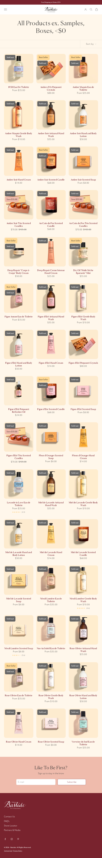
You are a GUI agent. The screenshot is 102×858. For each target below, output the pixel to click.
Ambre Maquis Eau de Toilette (83, 88)
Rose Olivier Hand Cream (18, 741)
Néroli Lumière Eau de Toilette (51, 600)
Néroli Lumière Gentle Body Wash (83, 600)
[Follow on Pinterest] (18, 839)
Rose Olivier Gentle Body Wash (51, 696)
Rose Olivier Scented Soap (51, 741)
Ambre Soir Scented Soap (83, 179)
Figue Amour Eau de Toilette (19, 316)
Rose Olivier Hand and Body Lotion (83, 696)
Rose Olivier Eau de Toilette (18, 695)
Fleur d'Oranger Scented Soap (51, 456)
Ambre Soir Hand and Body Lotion (83, 134)
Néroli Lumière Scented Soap (18, 648)
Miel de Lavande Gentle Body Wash (83, 504)
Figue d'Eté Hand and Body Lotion (18, 364)
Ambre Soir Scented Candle (51, 179)
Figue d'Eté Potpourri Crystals (83, 363)
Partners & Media (12, 830)
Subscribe (71, 782)
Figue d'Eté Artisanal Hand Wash (51, 318)
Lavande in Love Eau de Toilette (18, 504)
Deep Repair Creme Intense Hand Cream (51, 271)
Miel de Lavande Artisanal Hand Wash (51, 504)
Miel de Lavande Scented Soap (18, 600)
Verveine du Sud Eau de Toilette (83, 743)
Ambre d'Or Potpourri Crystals (51, 88)
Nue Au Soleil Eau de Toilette (51, 648)
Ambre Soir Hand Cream (19, 179)
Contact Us (9, 816)
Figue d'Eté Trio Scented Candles (18, 456)
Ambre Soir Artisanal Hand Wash (51, 134)
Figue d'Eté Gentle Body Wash (83, 318)
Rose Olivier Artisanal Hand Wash (83, 649)
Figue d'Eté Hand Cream (51, 363)
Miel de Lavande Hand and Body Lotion (18, 553)
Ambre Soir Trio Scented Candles (19, 224)
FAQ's (6, 821)
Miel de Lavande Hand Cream (51, 553)
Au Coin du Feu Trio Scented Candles (83, 224)
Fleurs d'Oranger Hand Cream (83, 456)
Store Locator (10, 825)
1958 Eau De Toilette (18, 87)
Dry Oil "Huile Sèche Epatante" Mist (83, 271)
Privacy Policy (17, 851)
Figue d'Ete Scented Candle (51, 409)
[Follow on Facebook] (5, 839)
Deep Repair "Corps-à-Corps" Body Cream (18, 271)
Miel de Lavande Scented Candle (83, 553)
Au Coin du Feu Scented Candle (51, 224)
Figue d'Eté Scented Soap (83, 409)
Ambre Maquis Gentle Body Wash (18, 134)
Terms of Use (8, 851)
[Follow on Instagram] (11, 839)
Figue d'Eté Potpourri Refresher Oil (18, 410)
